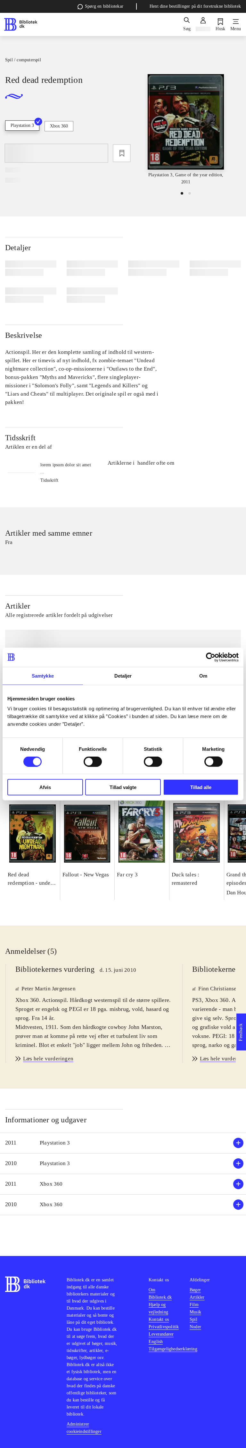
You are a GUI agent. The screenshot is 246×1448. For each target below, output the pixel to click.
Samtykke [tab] (43, 675)
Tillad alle (200, 787)
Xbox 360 (59, 126)
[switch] (93, 761)
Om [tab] (203, 675)
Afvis (45, 787)
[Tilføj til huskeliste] (122, 153)
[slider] (186, 130)
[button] (123, 1143)
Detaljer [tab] (123, 675)
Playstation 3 (22, 125)
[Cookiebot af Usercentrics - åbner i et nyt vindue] (211, 657)
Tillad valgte (123, 787)
